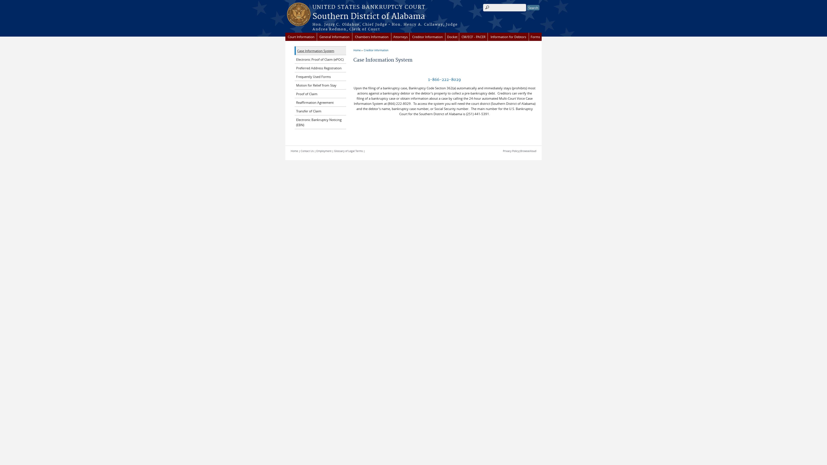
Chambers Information (372, 37)
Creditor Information (427, 37)
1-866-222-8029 (444, 79)
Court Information (301, 37)
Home (357, 50)
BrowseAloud (528, 151)
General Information (334, 37)
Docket (452, 37)
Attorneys (400, 37)
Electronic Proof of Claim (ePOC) (320, 59)
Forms (535, 37)
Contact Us (307, 151)
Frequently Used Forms (313, 76)
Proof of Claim (306, 94)
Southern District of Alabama (368, 17)
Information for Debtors (508, 37)
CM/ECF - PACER (473, 37)
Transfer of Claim (308, 111)
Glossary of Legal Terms (348, 151)
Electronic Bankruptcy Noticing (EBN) (319, 122)
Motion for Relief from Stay (316, 85)
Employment (323, 151)
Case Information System (315, 51)
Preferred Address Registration (319, 68)
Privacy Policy (511, 151)
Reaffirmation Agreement (315, 102)
